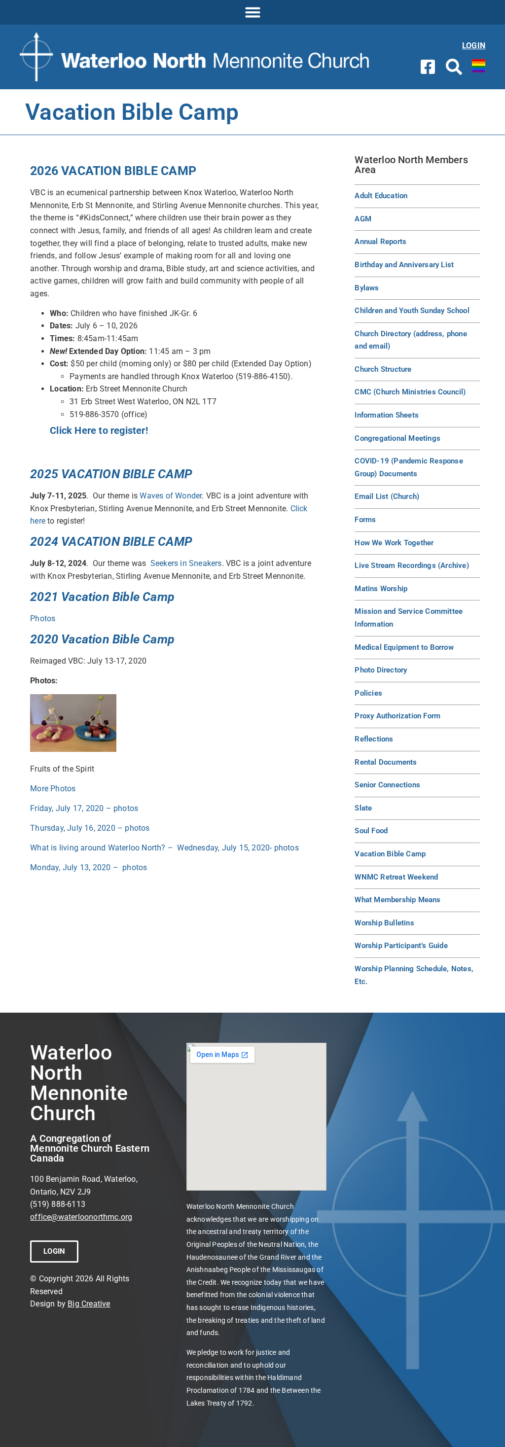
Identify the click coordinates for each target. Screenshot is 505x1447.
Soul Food (371, 830)
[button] (252, 12)
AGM (363, 218)
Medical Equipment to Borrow (404, 647)
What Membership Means (397, 899)
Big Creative (89, 1303)
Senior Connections (387, 784)
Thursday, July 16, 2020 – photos (89, 828)
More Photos (53, 788)
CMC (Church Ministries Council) (410, 392)
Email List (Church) (387, 496)
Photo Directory (381, 670)
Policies (368, 693)
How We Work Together (394, 542)
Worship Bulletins (384, 922)
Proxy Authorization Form (397, 715)
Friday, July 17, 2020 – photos (84, 808)
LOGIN (473, 45)
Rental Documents (386, 762)
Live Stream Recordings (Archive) (412, 565)
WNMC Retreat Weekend (396, 877)
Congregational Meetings (397, 438)
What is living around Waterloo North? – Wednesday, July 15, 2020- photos (164, 847)
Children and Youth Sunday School (412, 310)
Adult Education (381, 195)
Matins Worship (381, 588)
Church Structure (383, 369)
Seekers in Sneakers (186, 563)
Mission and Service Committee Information (409, 618)
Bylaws (367, 287)
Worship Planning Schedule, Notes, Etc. (414, 975)
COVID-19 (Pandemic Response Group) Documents (409, 467)
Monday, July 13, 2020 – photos (88, 867)
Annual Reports (380, 241)
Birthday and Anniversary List (404, 264)
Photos (42, 618)
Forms (365, 519)
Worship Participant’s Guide (401, 945)
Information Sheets (387, 415)
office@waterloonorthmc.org (81, 1217)
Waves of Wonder (171, 495)
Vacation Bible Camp (390, 853)
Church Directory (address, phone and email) (411, 340)
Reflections (374, 739)
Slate (363, 808)
